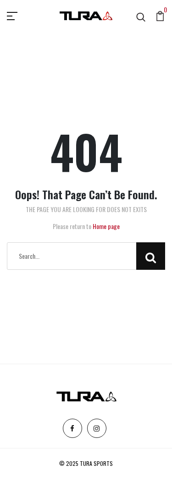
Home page (106, 226)
